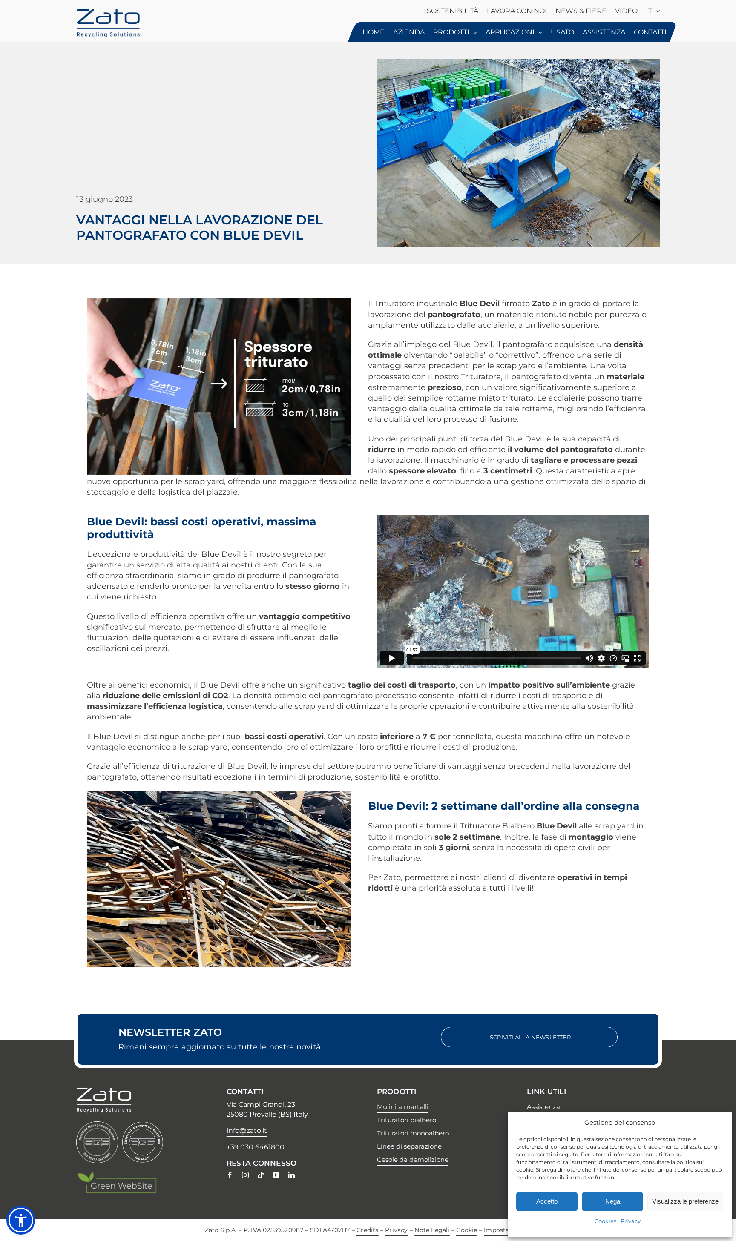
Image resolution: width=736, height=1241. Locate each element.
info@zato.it (247, 1130)
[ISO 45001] (143, 1125)
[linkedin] (291, 1175)
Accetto (547, 1201)
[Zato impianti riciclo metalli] (108, 12)
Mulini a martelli (402, 1107)
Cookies (605, 1221)
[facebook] (230, 1175)
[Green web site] (116, 1175)
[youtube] (276, 1175)
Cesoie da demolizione (412, 1159)
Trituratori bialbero (406, 1120)
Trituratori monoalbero (413, 1133)
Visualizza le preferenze (685, 1201)
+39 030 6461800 (256, 1147)
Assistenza (543, 1107)
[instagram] (245, 1175)
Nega (612, 1201)
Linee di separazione (409, 1146)
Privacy (631, 1221)
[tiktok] (260, 1175)
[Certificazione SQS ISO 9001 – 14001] (97, 1125)
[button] (21, 1220)
